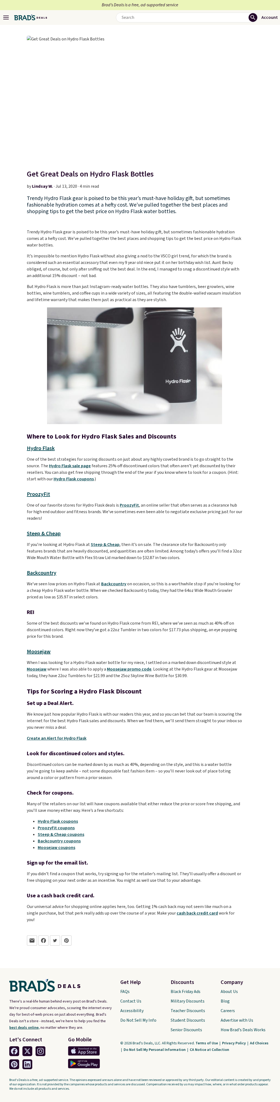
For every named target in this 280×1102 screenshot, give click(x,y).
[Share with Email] (32, 940)
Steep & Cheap (44, 533)
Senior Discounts (186, 1030)
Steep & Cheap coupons (61, 834)
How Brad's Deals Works (243, 1030)
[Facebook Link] (14, 1051)
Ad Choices (259, 1043)
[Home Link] (30, 17)
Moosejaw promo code (129, 669)
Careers (228, 1010)
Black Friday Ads (185, 991)
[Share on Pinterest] (66, 940)
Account (269, 17)
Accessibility (132, 1010)
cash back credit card (197, 913)
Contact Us (130, 1001)
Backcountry (41, 573)
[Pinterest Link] (14, 1064)
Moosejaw (39, 652)
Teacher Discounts (188, 1010)
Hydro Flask (41, 448)
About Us (229, 991)
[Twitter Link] (27, 1051)
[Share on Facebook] (43, 940)
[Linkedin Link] (27, 1064)
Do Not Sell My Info (138, 1020)
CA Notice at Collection (209, 1050)
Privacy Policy (234, 1043)
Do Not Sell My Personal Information (155, 1050)
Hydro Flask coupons (74, 479)
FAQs (125, 991)
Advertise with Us (237, 1020)
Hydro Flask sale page (70, 466)
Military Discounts (188, 1001)
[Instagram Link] (40, 1051)
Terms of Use (207, 1043)
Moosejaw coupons (56, 848)
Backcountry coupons (59, 841)
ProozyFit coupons (56, 828)
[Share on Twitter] (55, 940)
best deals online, (24, 1027)
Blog (225, 1001)
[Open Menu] (6, 17)
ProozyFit (38, 494)
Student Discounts (188, 1020)
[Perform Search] (253, 17)
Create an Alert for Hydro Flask (56, 738)
